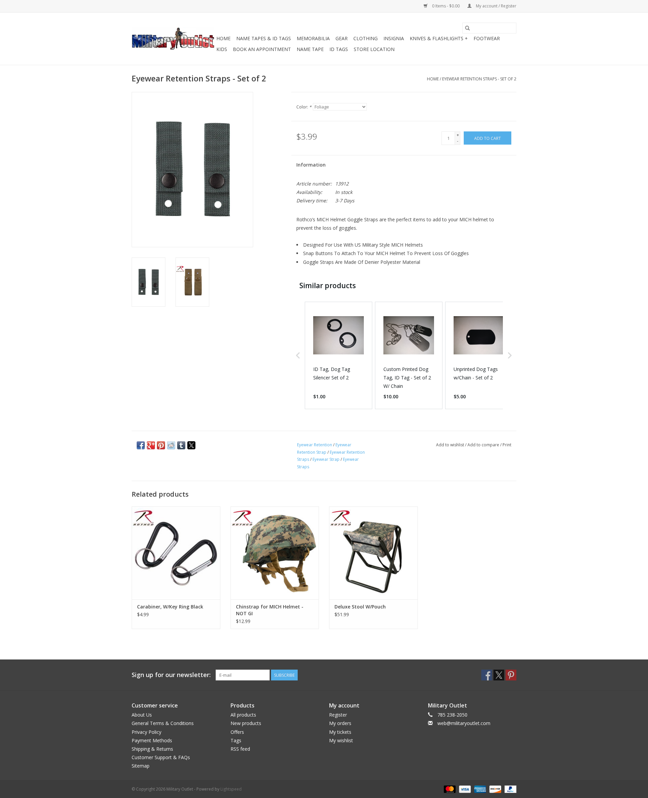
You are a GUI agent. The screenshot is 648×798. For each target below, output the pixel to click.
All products (243, 715)
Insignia (393, 38)
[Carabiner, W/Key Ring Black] (176, 552)
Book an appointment (262, 49)
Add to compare (483, 445)
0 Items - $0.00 (446, 6)
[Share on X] (191, 445)
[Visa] (464, 789)
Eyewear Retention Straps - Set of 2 (479, 79)
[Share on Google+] (151, 445)
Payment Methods (152, 740)
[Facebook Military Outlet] (486, 675)
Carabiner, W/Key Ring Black (170, 606)
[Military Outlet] (173, 38)
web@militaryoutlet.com (463, 723)
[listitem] (338, 355)
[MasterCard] (449, 789)
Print (507, 445)
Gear (341, 38)
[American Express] (479, 789)
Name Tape (310, 49)
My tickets (340, 732)
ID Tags (338, 49)
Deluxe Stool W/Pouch (360, 606)
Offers (237, 732)
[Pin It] (161, 445)
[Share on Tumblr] (181, 445)
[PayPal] (509, 789)
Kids (221, 49)
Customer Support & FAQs (161, 757)
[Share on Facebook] (141, 445)
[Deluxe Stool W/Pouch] (373, 552)
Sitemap (141, 766)
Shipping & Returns (152, 749)
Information (311, 164)
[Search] (467, 28)
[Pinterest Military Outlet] (511, 675)
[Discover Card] (494, 789)
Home (223, 38)
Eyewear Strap (326, 459)
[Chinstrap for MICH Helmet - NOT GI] (275, 552)
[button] (298, 355)
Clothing (365, 38)
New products (246, 723)
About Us (142, 715)
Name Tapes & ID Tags (263, 38)
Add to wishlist (450, 445)
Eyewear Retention (314, 445)
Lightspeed (231, 789)
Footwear (487, 38)
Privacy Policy (146, 732)
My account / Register (495, 6)
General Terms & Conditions (163, 723)
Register (338, 715)
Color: (304, 107)
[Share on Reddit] (171, 445)
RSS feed (240, 749)
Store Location (374, 49)
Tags (236, 740)
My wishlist (341, 740)
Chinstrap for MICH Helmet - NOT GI (269, 610)
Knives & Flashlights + (439, 38)
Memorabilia (313, 38)
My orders (340, 723)
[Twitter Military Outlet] (498, 675)
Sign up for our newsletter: (171, 674)
